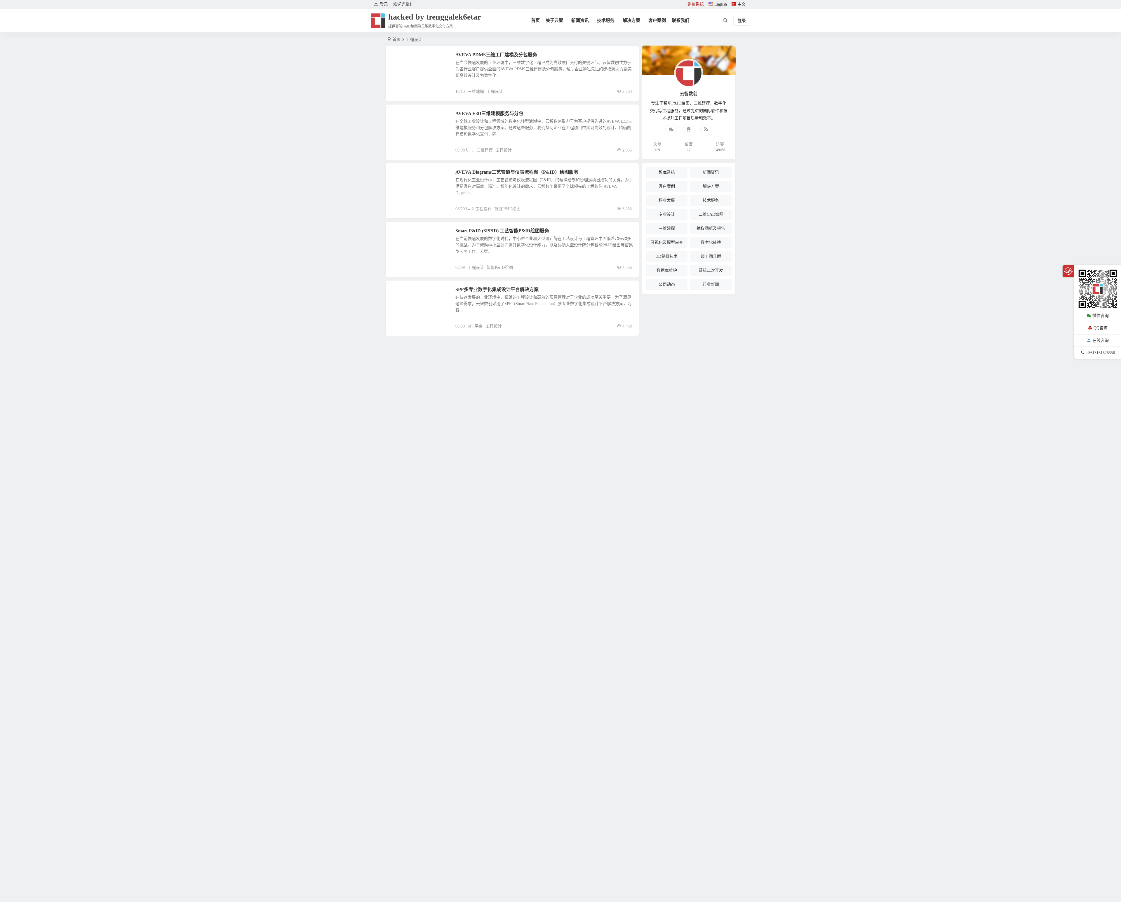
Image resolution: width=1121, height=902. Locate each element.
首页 (535, 20)
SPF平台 (475, 326)
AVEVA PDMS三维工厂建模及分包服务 (496, 54)
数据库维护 (667, 270)
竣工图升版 (711, 256)
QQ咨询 (1101, 328)
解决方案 (631, 20)
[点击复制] (688, 129)
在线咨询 (1100, 340)
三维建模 (403, 58)
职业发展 (667, 200)
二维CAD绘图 (407, 175)
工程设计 (495, 91)
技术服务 (606, 20)
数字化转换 (711, 242)
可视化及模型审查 (666, 242)
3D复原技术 (667, 256)
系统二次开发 (711, 270)
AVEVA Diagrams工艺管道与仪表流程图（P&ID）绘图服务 (516, 172)
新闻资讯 (580, 20)
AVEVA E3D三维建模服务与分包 (489, 113)
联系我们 (680, 20)
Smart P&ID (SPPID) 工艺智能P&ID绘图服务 (502, 230)
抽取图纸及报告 (711, 228)
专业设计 (667, 214)
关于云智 (554, 20)
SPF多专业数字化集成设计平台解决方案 (497, 289)
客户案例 (657, 20)
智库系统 (667, 172)
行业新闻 (711, 284)
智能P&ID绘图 (507, 209)
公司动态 (667, 284)
